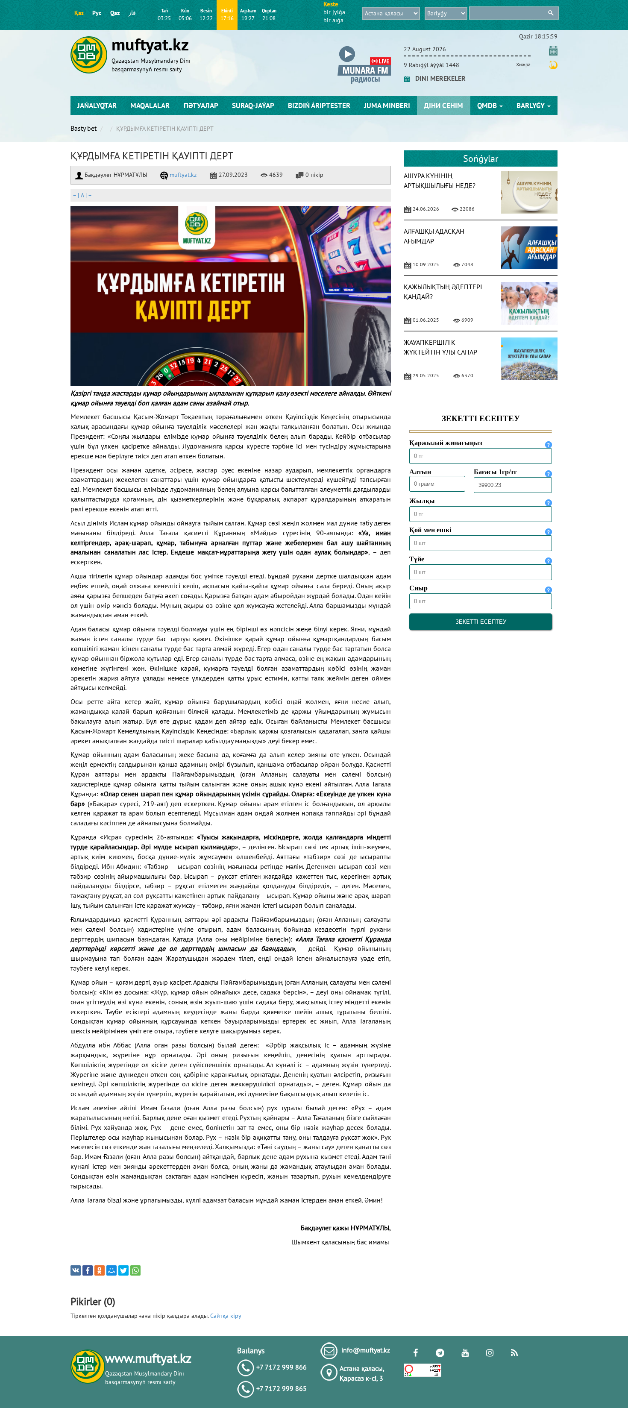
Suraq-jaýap (253, 105)
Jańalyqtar (97, 105)
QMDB (488, 105)
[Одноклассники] (99, 1270)
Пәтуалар (201, 105)
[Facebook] (87, 1270)
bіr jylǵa (334, 12)
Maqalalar (150, 105)
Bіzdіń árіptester (319, 105)
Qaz (115, 13)
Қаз (79, 13)
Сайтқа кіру (225, 1316)
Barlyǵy (531, 105)
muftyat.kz (182, 175)
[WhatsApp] (135, 1270)
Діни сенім (443, 105)
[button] (364, 47)
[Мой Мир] (111, 1270)
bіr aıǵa (333, 20)
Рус (96, 13)
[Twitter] (123, 1270)
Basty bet (83, 128)
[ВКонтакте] (75, 1270)
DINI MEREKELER (438, 78)
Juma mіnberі (387, 105)
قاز (132, 13)
